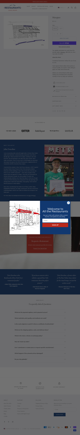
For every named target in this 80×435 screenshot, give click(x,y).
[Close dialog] (68, 202)
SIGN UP (55, 225)
